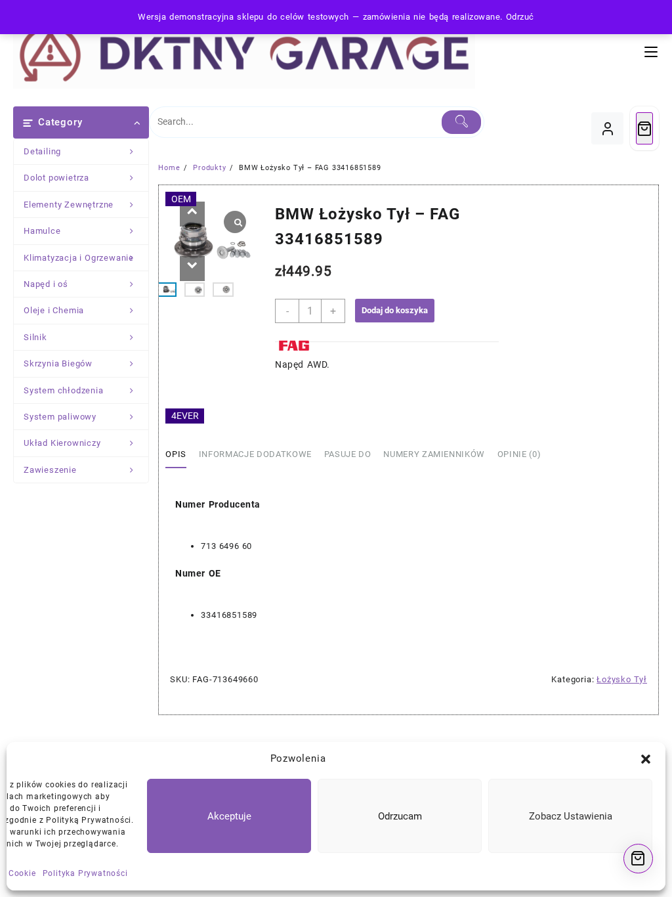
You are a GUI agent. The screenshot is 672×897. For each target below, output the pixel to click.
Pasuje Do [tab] (347, 454)
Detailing (42, 151)
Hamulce (42, 231)
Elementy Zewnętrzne (69, 204)
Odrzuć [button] (520, 17)
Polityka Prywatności (85, 873)
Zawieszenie (50, 470)
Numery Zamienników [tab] (434, 454)
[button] (645, 759)
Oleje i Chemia (54, 310)
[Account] (607, 128)
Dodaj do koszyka (395, 310)
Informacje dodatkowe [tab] (255, 454)
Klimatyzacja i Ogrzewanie (79, 258)
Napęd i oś (46, 284)
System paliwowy (60, 417)
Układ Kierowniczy (62, 443)
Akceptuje (229, 816)
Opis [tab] (175, 454)
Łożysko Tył (622, 679)
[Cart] (644, 128)
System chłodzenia (64, 390)
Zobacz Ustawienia (570, 816)
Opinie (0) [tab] (519, 454)
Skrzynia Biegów (58, 363)
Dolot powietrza (56, 178)
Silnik (35, 337)
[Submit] (461, 122)
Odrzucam (400, 816)
